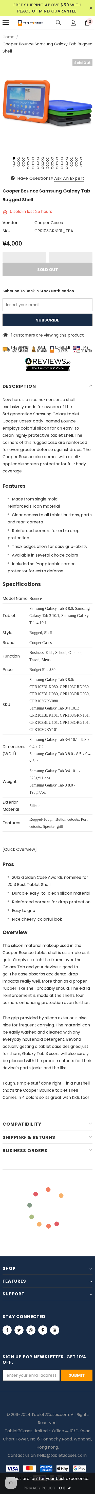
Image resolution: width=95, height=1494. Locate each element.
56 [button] (62, 165)
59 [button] (76, 165)
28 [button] (71, 160)
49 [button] (28, 165)
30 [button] (81, 160)
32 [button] (18, 163)
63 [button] (38, 168)
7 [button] (43, 158)
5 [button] (33, 158)
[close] (90, 8)
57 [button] (67, 165)
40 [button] (57, 163)
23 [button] (47, 160)
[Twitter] (19, 1330)
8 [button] (47, 158)
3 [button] (23, 158)
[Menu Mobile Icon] (6, 23)
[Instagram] (30, 1330)
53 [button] (47, 165)
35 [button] (33, 163)
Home (8, 37)
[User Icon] (73, 22)
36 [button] (38, 163)
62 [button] (33, 168)
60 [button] (81, 165)
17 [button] (18, 160)
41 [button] (62, 163)
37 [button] (43, 163)
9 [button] (52, 158)
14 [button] (76, 158)
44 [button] (76, 163)
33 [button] (23, 163)
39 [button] (52, 163)
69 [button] (67, 168)
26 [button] (62, 160)
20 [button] (33, 160)
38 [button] (47, 163)
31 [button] (14, 163)
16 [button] (14, 160)
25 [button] (57, 160)
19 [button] (28, 160)
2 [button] (18, 158)
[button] (24, 257)
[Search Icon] (58, 22)
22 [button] (43, 160)
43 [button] (71, 163)
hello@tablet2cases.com (62, 1455)
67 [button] (57, 168)
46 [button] (14, 165)
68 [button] (62, 168)
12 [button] (67, 158)
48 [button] (23, 165)
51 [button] (38, 165)
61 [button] (28, 168)
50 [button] (33, 165)
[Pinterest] (42, 1330)
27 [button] (67, 160)
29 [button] (76, 160)
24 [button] (52, 160)
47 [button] (18, 165)
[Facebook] (7, 1330)
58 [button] (71, 165)
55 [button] (57, 165)
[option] (47, 104)
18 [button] (23, 160)
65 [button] (47, 168)
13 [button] (71, 158)
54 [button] (52, 165)
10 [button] (57, 158)
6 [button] (38, 158)
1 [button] (14, 158)
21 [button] (38, 160)
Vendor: (10, 223)
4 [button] (28, 158)
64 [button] (43, 168)
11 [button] (62, 158)
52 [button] (43, 165)
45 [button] (81, 163)
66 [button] (52, 168)
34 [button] (28, 163)
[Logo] (30, 22)
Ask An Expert (69, 178)
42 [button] (67, 163)
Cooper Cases (48, 223)
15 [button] (81, 158)
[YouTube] (54, 1330)
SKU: (7, 231)
